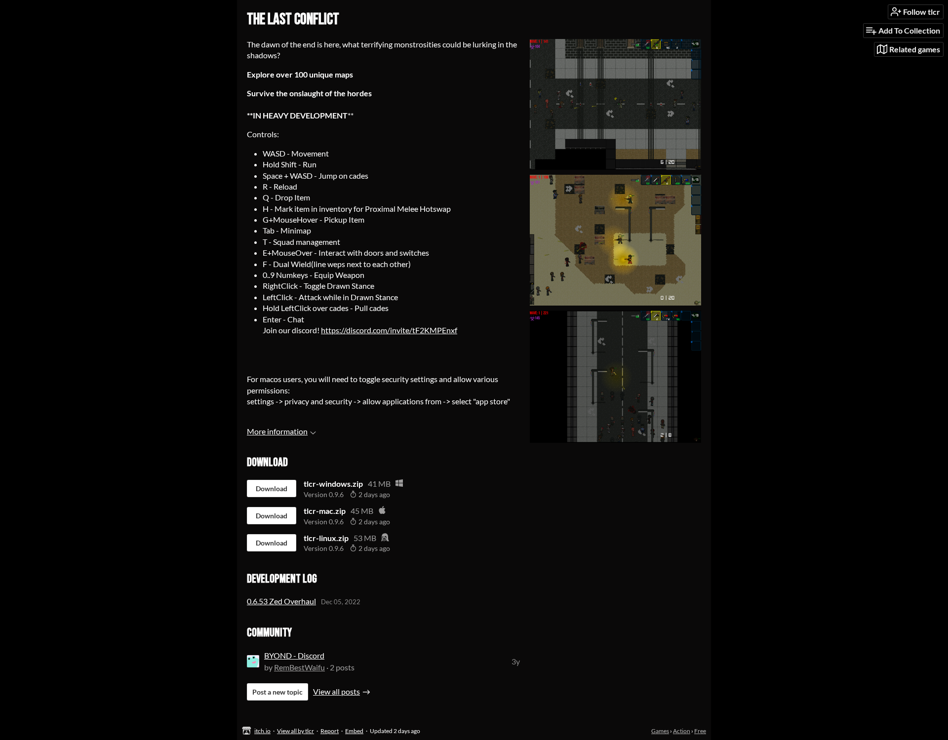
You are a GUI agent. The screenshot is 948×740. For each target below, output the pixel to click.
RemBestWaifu (299, 667)
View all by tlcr (295, 731)
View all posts (336, 691)
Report (329, 731)
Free (700, 731)
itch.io (262, 731)
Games (660, 731)
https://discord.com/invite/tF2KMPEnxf (389, 330)
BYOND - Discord (294, 655)
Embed (354, 731)
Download (271, 488)
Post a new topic (277, 692)
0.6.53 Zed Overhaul (281, 601)
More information (277, 431)
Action (681, 731)
